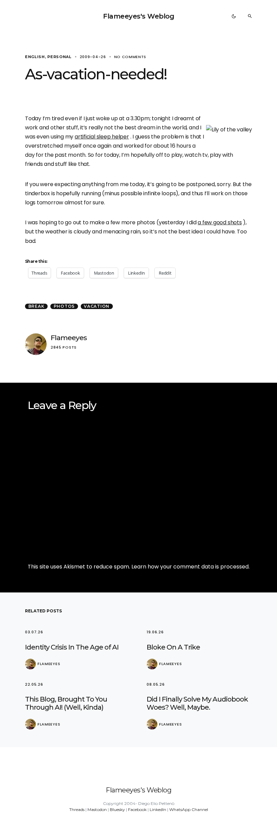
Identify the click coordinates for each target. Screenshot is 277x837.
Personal (59, 56)
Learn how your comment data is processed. (190, 566)
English (35, 56)
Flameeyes (69, 337)
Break (36, 306)
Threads (76, 809)
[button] (234, 16)
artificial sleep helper (102, 137)
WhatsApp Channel (188, 809)
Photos (64, 306)
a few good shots (220, 222)
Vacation (96, 306)
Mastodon (97, 809)
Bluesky (117, 809)
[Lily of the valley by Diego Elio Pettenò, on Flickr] (229, 129)
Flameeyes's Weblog (138, 16)
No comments (130, 56)
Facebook (137, 809)
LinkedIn (158, 809)
